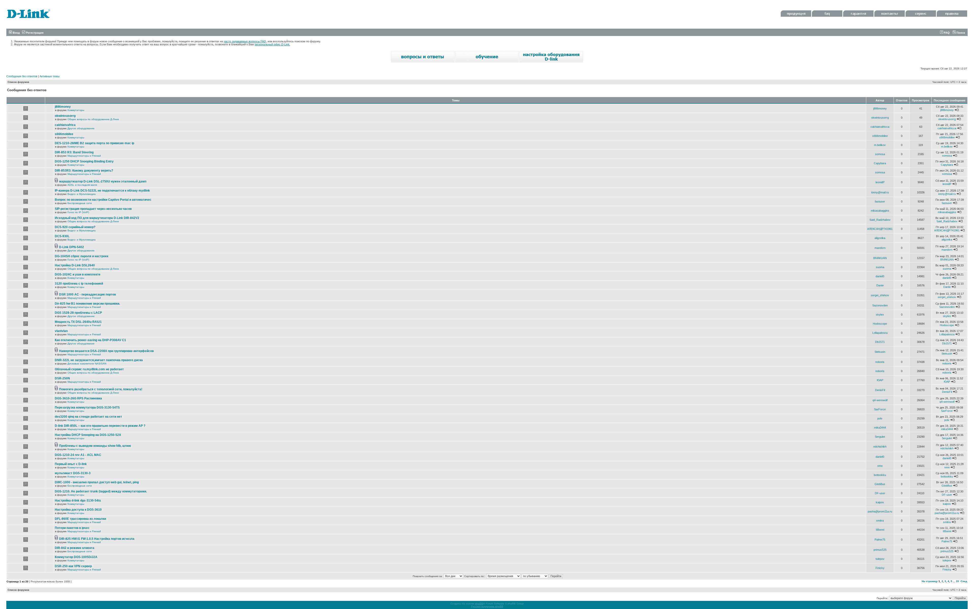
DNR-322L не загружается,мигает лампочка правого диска (99, 360)
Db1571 (880, 341)
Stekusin (880, 351)
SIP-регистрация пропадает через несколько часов (93, 209)
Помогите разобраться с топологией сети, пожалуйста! (100, 389)
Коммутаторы (75, 110)
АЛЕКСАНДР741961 (880, 228)
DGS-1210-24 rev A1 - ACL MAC (78, 455)
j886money (63, 106)
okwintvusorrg (65, 116)
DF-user (880, 493)
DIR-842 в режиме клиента (74, 548)
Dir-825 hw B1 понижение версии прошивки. (87, 303)
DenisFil (880, 390)
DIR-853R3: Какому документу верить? (84, 170)
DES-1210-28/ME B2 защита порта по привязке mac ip (94, 143)
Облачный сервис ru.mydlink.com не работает (89, 369)
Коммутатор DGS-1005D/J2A (76, 557)
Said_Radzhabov (880, 219)
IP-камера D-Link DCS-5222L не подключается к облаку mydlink (102, 190)
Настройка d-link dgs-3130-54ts (78, 500)
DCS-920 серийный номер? (75, 227)
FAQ (946, 32)
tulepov (880, 558)
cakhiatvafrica (65, 125)
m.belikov (880, 144)
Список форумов (18, 82)
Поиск (960, 32)
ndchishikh (879, 446)
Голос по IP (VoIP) (78, 212)
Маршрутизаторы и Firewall (84, 155)
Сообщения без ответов (21, 76)
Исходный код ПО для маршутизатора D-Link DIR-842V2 (97, 218)
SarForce (880, 409)
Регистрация (34, 32)
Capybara (880, 163)
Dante (880, 285)
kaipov (880, 502)
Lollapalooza (880, 332)
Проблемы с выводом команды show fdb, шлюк (95, 446)
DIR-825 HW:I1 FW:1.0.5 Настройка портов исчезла (96, 539)
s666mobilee (64, 134)
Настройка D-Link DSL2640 (75, 265)
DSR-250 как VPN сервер (73, 566)
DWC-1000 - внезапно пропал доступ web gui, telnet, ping (97, 482)
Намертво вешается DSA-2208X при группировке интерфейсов (106, 351)
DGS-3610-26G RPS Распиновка (78, 398)
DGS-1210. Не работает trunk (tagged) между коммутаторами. (101, 491)
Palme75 (880, 539)
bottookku (880, 474)
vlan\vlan (61, 331)
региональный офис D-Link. (272, 44)
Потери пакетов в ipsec (72, 528)
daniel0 (880, 276)
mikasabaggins (880, 210)
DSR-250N (62, 378)
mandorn (880, 247)
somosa (880, 154)
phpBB (479, 603)
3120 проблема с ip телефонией (79, 283)
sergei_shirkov (880, 295)
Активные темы (50, 76)
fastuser (880, 201)
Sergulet (880, 436)
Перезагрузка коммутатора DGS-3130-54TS (87, 407)
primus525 (880, 549)
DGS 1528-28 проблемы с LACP (78, 313)
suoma (880, 267)
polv (879, 418)
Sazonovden (880, 305)
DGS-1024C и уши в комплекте (77, 274)
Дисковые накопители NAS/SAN (86, 363)
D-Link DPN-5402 (71, 247)
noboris (879, 361)
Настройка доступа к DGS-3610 (78, 509)
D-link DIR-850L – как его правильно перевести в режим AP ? (100, 426)
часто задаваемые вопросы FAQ (245, 41)
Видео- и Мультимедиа (81, 194)
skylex (880, 314)
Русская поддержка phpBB (487, 606)
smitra (880, 520)
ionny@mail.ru (880, 192)
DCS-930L (62, 236)
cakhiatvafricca (880, 126)
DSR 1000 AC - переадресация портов (87, 294)
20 (957, 581)
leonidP (880, 182)
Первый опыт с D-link (71, 464)
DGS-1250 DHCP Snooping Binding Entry (84, 161)
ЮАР (880, 380)
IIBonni (880, 529)
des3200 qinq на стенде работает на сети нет (88, 416)
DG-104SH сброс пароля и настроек (81, 256)
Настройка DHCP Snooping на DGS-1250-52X (88, 435)
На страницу (930, 581)
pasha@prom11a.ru (880, 511)
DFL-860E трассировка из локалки (80, 519)
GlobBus (880, 484)
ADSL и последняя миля (82, 184)
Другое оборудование (81, 128)
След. (964, 581)
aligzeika (880, 237)
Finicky (880, 567)
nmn (880, 465)
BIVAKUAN (880, 258)
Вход (16, 32)
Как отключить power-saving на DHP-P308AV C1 (90, 340)
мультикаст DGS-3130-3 (73, 473)
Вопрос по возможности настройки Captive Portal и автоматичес (103, 199)
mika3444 (880, 427)
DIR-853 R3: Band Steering (74, 152)
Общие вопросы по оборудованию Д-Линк (93, 119)
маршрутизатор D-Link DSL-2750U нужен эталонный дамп (102, 181)
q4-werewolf (880, 400)
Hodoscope (880, 323)
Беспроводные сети (79, 203)
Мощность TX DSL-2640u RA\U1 (78, 322)
